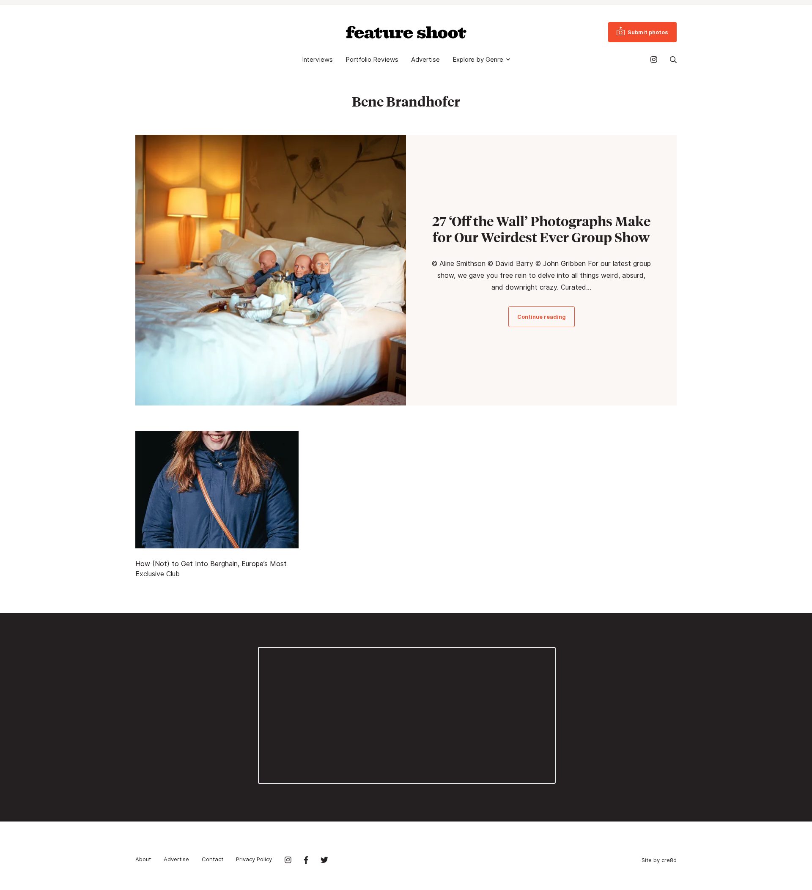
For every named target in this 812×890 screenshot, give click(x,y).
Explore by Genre (478, 59)
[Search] (673, 59)
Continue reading (541, 316)
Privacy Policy (254, 859)
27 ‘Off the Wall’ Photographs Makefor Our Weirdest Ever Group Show (541, 229)
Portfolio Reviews (372, 59)
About (143, 859)
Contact (212, 859)
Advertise (425, 59)
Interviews (317, 59)
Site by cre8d (659, 860)
